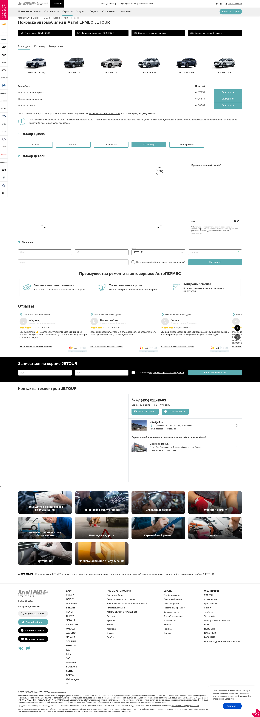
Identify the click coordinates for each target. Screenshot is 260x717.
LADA (69, 590)
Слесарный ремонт (173, 599)
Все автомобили (115, 595)
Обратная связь (146, 4)
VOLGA (70, 595)
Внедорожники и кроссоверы (121, 599)
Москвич (71, 662)
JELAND (70, 637)
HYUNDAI (71, 645)
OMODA (70, 628)
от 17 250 (200, 92)
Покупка (111, 616)
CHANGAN (72, 624)
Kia (68, 650)
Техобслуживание (172, 595)
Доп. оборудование (173, 616)
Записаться (228, 92)
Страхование (210, 599)
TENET (69, 612)
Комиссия (111, 629)
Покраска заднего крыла (30, 92)
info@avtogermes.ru (29, 606)
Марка (134, 248)
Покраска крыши (26, 105)
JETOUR (70, 620)
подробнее (171, 429)
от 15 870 (200, 98)
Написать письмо (146, 412)
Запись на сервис (231, 11)
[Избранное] (216, 4)
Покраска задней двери (30, 99)
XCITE (69, 671)
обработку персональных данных (166, 262)
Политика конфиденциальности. (185, 706)
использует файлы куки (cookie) (123, 709)
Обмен (110, 633)
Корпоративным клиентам (217, 620)
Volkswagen (72, 679)
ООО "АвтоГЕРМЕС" (38, 692)
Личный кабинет (34, 622)
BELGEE (70, 607)
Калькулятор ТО (171, 612)
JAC (68, 658)
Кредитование (211, 603)
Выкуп (110, 624)
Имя (19, 248)
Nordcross (71, 603)
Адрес (20, 258)
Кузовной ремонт (172, 603)
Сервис (167, 633)
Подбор (110, 637)
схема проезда (156, 429)
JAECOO (71, 633)
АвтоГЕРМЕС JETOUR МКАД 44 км (36, 314)
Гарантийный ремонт (174, 608)
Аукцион (111, 620)
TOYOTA (70, 683)
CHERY (70, 616)
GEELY (70, 599)
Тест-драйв (209, 616)
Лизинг (207, 608)
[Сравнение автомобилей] (221, 4)
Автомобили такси (116, 608)
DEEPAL (70, 675)
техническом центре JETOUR (104, 113)
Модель (191, 248)
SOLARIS (71, 641)
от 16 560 (200, 105)
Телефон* (78, 248)
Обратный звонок (176, 412)
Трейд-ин (208, 612)
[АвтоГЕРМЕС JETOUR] (57, 4)
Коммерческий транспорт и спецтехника (127, 603)
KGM (68, 654)
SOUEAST (71, 666)
